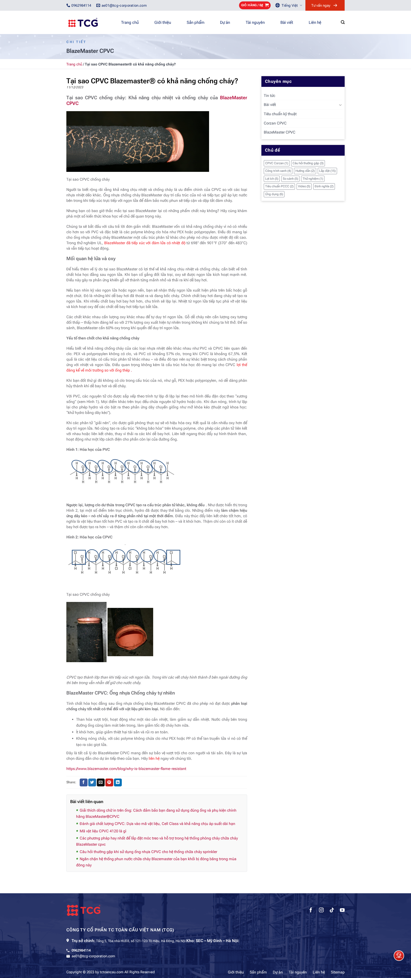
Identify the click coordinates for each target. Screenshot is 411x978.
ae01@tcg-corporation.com (93, 956)
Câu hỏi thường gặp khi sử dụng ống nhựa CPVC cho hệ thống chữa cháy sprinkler (148, 851)
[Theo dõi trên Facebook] (310, 910)
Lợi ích (271, 178)
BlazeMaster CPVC (279, 132)
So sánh (290, 178)
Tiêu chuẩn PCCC (279, 186)
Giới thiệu (162, 22)
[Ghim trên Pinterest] (109, 783)
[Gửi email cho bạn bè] (101, 783)
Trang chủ (130, 22)
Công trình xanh (278, 171)
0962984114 (81, 950)
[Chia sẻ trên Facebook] (84, 783)
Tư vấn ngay (320, 5)
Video (304, 186)
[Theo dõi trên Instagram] (321, 910)
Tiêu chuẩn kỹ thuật (280, 114)
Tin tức (269, 95)
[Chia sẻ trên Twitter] (92, 783)
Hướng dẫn (305, 171)
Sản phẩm (195, 22)
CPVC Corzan (276, 163)
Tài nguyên (255, 22)
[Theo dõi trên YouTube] (342, 910)
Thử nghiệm (313, 178)
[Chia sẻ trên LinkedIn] (118, 783)
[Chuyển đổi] (340, 105)
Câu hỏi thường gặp (308, 163)
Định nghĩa (324, 186)
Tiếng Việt (290, 5)
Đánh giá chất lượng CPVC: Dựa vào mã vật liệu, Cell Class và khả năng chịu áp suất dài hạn (157, 823)
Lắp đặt (327, 171)
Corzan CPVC (275, 123)
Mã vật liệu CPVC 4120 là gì (103, 831)
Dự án (225, 22)
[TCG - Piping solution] (90, 22)
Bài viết (286, 22)
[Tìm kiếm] (343, 22)
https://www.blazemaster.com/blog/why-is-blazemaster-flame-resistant (126, 768)
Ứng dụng (274, 194)
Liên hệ (315, 22)
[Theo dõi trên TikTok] (331, 910)
